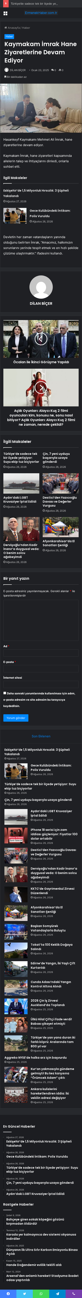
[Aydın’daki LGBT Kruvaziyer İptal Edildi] (21, 483)
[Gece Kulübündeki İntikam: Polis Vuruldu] (14, 216)
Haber (26, 27)
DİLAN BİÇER (18, 70)
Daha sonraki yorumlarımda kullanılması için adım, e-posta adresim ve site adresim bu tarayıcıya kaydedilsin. (39, 700)
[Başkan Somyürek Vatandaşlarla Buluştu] (16, 932)
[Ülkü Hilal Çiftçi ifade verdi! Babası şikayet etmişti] (16, 1025)
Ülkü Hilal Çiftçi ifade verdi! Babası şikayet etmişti (51, 1021)
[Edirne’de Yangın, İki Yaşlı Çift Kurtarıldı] (16, 969)
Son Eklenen (41, 736)
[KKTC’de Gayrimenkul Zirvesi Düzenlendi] (16, 894)
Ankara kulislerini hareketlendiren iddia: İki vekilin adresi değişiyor (50, 1093)
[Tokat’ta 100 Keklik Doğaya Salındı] (16, 950)
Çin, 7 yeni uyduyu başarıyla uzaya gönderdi (56, 458)
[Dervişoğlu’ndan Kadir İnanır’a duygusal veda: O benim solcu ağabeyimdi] (21, 529)
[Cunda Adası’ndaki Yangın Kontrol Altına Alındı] (16, 988)
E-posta (9, 662)
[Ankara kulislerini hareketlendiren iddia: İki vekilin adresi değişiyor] (16, 1095)
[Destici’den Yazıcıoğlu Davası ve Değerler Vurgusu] (61, 483)
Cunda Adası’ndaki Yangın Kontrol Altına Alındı (51, 984)
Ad (6, 646)
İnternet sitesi (12, 677)
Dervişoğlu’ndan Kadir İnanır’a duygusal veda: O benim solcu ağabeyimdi (21, 551)
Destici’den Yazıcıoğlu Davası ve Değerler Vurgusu (60, 501)
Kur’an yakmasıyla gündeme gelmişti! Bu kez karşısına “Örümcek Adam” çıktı (52, 1073)
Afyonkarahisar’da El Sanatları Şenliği (59, 543)
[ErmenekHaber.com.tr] (41, 12)
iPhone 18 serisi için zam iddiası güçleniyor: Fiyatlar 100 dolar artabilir (54, 834)
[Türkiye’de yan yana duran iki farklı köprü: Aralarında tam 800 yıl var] (16, 1043)
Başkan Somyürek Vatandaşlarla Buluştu (48, 928)
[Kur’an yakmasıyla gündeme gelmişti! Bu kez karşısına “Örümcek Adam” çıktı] (16, 1075)
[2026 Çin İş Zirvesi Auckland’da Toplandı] (16, 1006)
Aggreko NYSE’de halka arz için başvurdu (35, 1058)
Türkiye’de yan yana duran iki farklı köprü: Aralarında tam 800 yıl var (53, 1041)
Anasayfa (13, 27)
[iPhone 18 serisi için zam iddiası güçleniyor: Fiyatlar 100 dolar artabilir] (16, 835)
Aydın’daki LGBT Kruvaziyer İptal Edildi (19, 499)
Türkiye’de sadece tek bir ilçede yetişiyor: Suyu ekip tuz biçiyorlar (21, 458)
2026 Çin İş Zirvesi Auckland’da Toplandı (48, 1002)
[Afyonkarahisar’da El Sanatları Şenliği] (61, 527)
